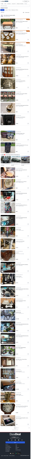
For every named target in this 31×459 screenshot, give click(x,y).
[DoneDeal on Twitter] (11, 440)
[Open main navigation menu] (29, 1)
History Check (8, 448)
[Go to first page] (1, 428)
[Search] (1, 5)
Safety (17, 448)
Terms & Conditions (12, 455)
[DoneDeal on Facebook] (8, 440)
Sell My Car (17, 447)
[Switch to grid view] (23, 12)
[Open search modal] (23, 1)
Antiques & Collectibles (20, 3)
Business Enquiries (8, 447)
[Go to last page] (29, 428)
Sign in (15, 442)
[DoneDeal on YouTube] (15, 440)
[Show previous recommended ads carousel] (27, 154)
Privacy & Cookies (6, 455)
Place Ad (26, 1)
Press (16, 444)
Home (5, 3)
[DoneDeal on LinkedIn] (18, 440)
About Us (7, 444)
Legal (2, 455)
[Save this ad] (28, 28)
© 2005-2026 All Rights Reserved (24, 455)
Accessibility (7, 451)
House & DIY (14, 3)
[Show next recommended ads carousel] (29, 154)
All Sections (9, 3)
